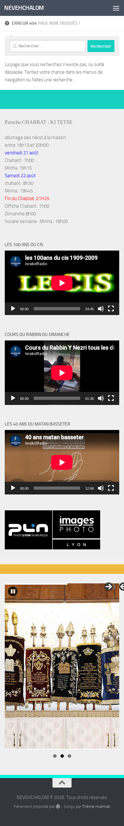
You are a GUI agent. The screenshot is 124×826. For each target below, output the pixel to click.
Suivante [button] (109, 586)
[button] (12, 591)
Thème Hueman (96, 806)
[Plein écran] (111, 309)
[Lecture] (13, 309)
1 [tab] (55, 756)
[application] (62, 283)
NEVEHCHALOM (24, 7)
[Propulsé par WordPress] (58, 806)
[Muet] (101, 309)
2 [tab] (62, 756)
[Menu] (116, 8)
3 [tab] (69, 756)
